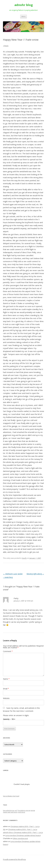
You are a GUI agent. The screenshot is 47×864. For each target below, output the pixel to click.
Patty (16, 598)
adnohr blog (23, 5)
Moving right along (35, 574)
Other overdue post (20, 838)
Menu (23, 16)
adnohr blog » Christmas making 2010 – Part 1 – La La (23, 832)
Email (6, 688)
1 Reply (6, 46)
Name (6, 679)
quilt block (21, 812)
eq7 (16, 810)
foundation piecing (24, 810)
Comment (8, 651)
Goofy (24, 558)
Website (6, 698)
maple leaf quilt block (10, 812)
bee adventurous (8, 810)
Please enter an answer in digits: (16, 715)
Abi (4, 829)
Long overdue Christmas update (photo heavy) (23, 835)
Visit (11, 796)
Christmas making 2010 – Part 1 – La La (25, 826)
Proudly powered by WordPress (14, 859)
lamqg (33, 810)
